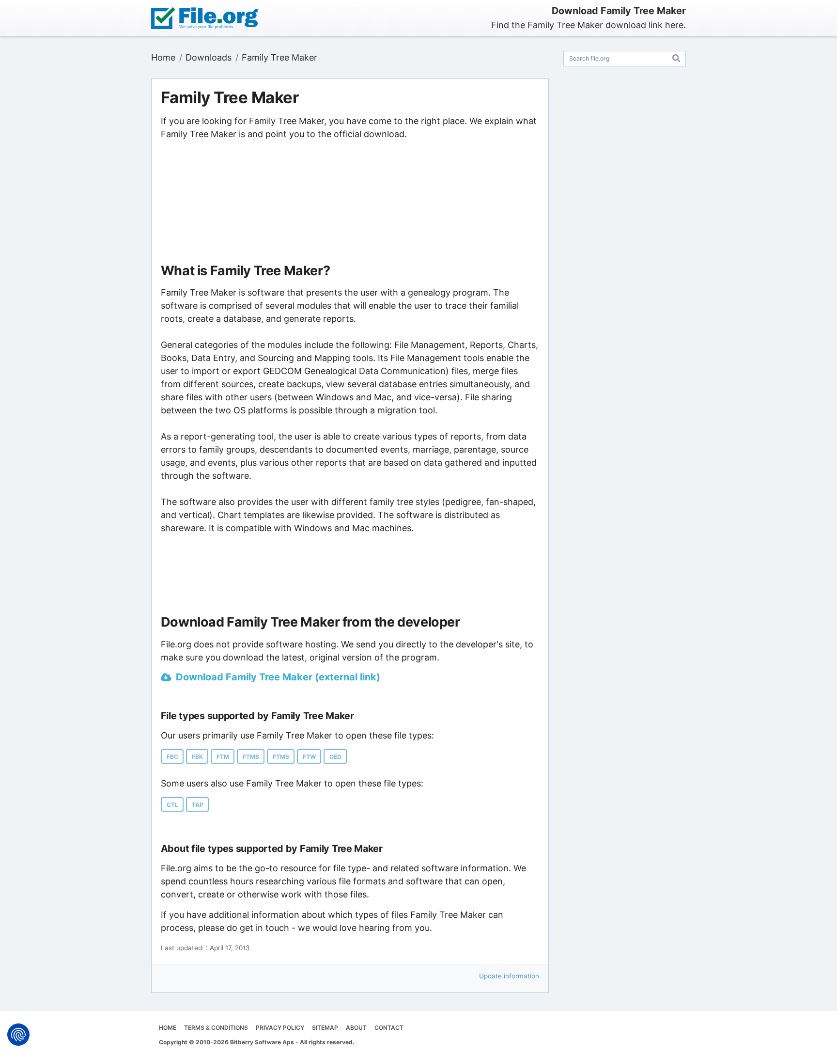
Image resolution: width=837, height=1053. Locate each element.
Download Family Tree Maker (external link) (278, 677)
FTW (309, 756)
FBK (197, 756)
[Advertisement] (349, 202)
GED (335, 756)
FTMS (281, 756)
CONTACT (388, 1027)
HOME (167, 1027)
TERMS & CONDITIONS (216, 1027)
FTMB (251, 756)
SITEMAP (325, 1027)
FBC (172, 756)
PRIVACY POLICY (280, 1027)
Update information (509, 976)
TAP (197, 804)
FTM (223, 756)
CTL (172, 804)
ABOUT (356, 1027)
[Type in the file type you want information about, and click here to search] (676, 57)
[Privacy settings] (18, 1034)
